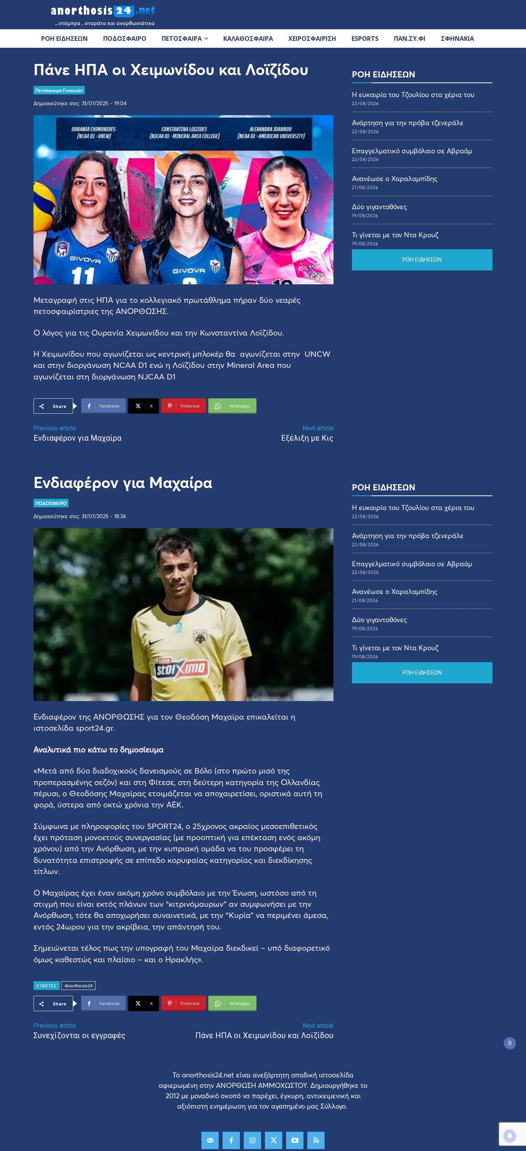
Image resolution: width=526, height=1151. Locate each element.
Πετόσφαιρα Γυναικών (59, 90)
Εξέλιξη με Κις (307, 438)
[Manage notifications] (510, 1136)
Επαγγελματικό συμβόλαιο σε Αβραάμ (412, 150)
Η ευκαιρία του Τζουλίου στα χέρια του (413, 94)
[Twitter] (273, 1140)
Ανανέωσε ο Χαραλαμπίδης (394, 178)
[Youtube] (294, 1140)
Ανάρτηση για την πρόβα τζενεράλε (408, 122)
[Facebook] (231, 1140)
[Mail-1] (210, 1140)
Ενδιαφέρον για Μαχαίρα (77, 438)
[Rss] (316, 1140)
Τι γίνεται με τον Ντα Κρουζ (395, 234)
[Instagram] (252, 1140)
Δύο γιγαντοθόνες (379, 206)
